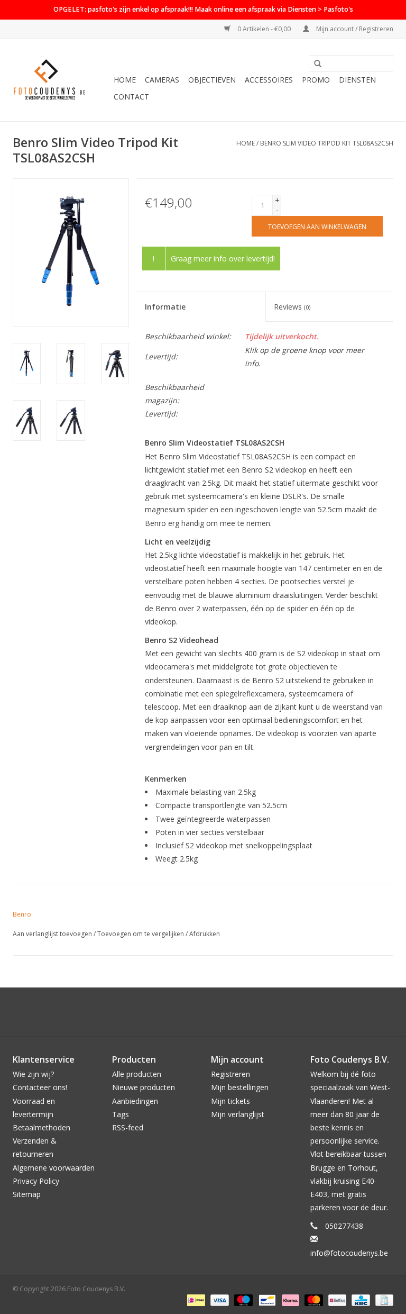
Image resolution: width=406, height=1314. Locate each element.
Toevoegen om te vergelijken (141, 933)
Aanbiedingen (135, 1101)
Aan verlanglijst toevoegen (52, 933)
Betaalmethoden (41, 1127)
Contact (131, 97)
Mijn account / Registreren (354, 28)
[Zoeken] (318, 64)
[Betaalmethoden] (195, 1299)
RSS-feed (127, 1127)
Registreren (230, 1074)
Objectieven (212, 80)
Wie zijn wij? (33, 1074)
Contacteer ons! (40, 1087)
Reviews (292, 307)
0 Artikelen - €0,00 (264, 28)
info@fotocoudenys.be (349, 1253)
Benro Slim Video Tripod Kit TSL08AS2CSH (326, 143)
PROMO (316, 80)
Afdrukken (204, 933)
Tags (120, 1114)
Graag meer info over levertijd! (223, 258)
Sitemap (27, 1194)
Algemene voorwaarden (54, 1168)
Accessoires (269, 80)
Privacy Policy (36, 1181)
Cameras (162, 80)
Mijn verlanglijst (237, 1114)
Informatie (165, 307)
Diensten (357, 80)
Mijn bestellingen (240, 1087)
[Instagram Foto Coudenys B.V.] (212, 1011)
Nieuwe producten (143, 1087)
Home (125, 80)
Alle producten (136, 1074)
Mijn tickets (230, 1101)
